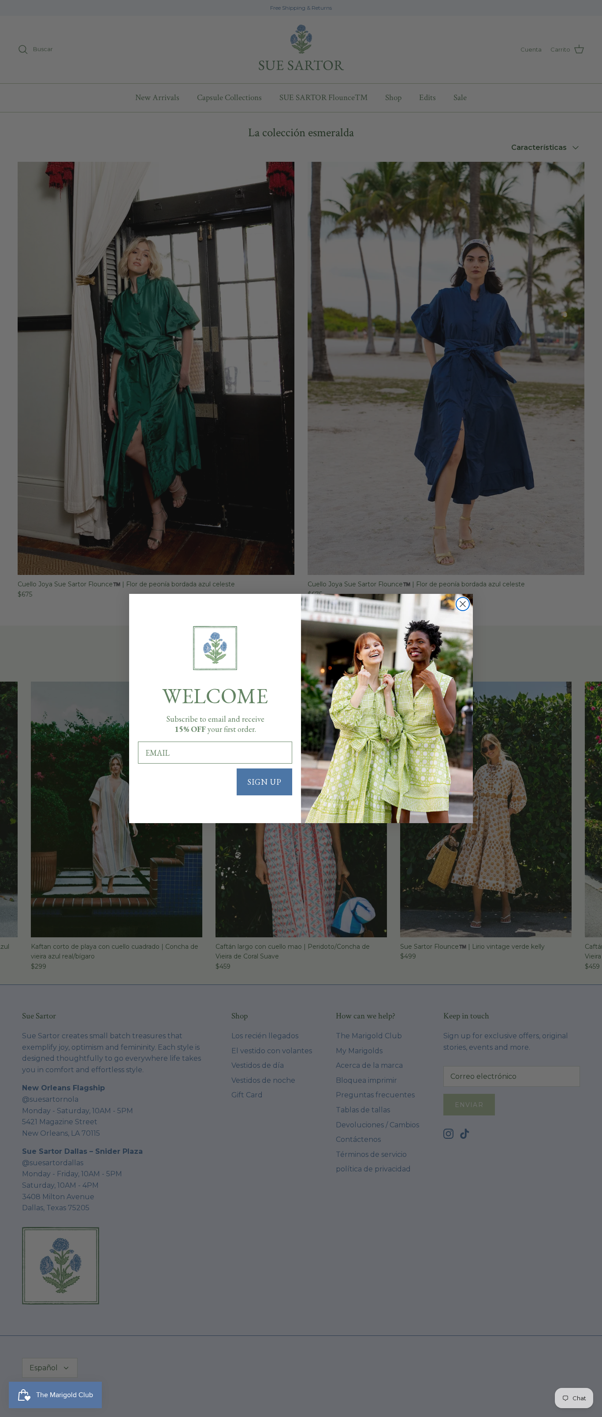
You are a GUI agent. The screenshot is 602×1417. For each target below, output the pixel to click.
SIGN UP (264, 782)
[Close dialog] (462, 604)
